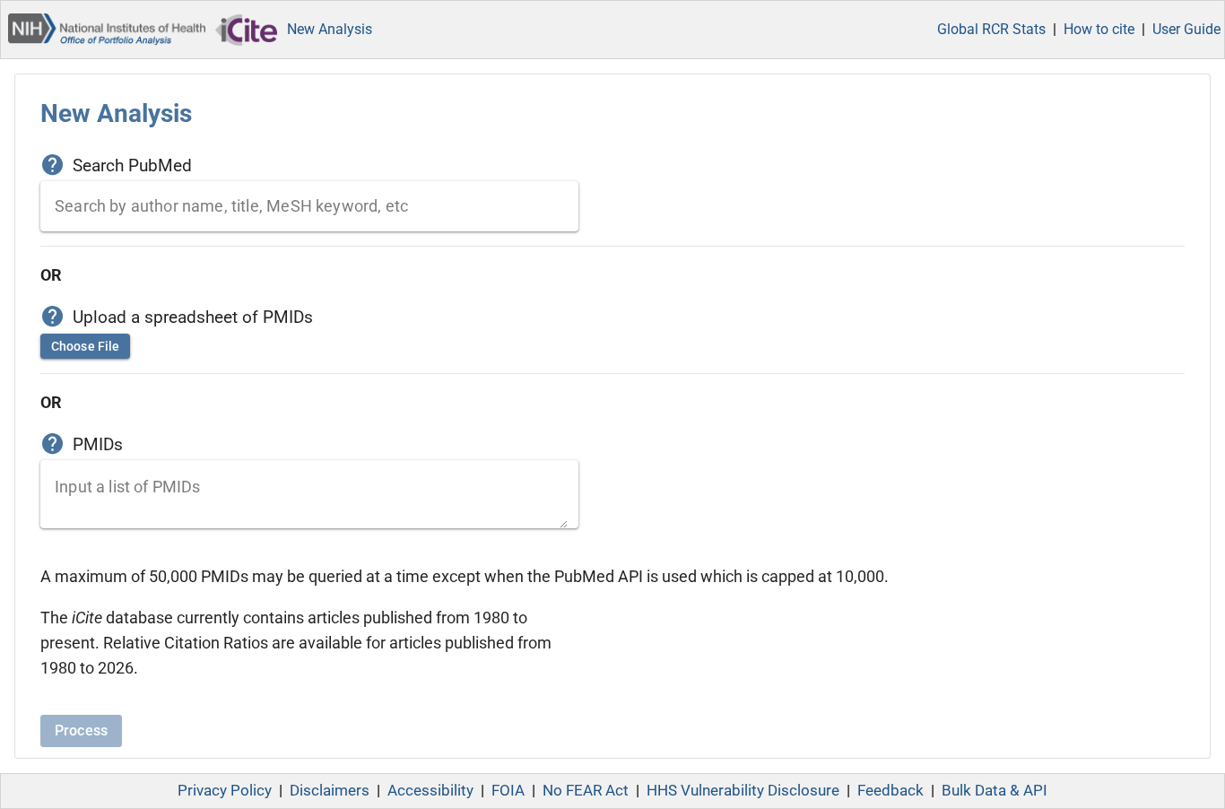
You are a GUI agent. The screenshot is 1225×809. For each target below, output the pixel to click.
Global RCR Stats (991, 29)
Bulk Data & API (994, 790)
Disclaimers (329, 790)
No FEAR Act (586, 790)
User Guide (1186, 29)
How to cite (1099, 29)
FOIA (508, 790)
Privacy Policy (225, 790)
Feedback (890, 790)
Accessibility (430, 790)
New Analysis (329, 29)
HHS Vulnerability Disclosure (743, 790)
